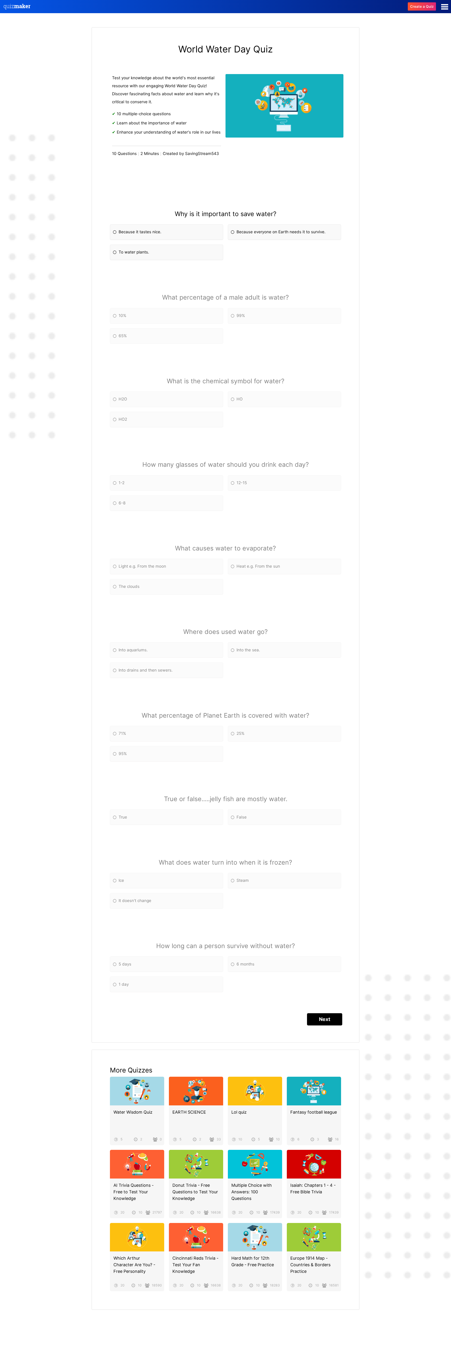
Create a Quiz (422, 6)
